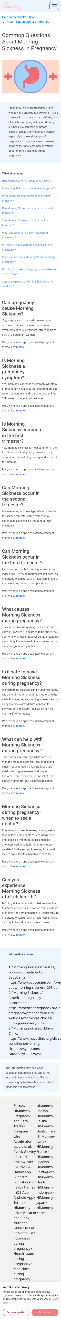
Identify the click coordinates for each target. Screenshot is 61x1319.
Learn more (18, 347)
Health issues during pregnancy (27, 21)
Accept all (45, 1312)
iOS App (22, 1192)
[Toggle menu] (54, 6)
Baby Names (25, 1187)
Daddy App (22, 1172)
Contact (21, 1177)
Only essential (16, 1312)
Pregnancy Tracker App (18, 17)
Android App (23, 1197)
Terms (18, 1202)
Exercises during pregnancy (22, 1243)
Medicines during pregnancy (22, 1274)
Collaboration (25, 1182)
